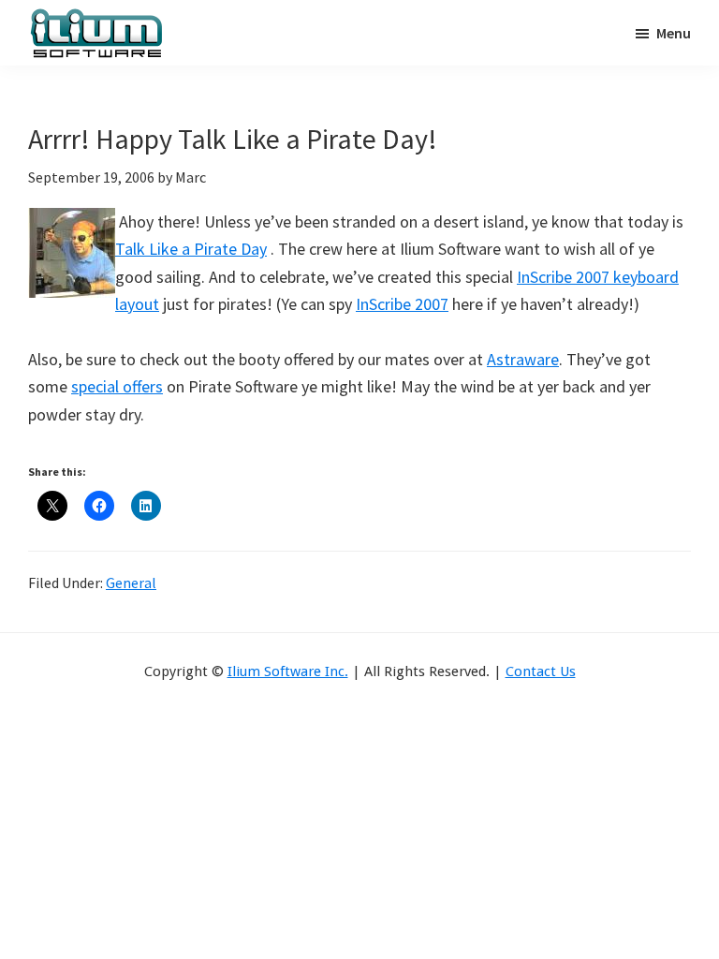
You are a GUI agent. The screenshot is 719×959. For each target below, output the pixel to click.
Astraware (523, 359)
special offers (117, 386)
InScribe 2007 (402, 304)
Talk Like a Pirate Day (191, 248)
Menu (673, 32)
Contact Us (541, 671)
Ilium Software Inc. (287, 671)
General (131, 582)
